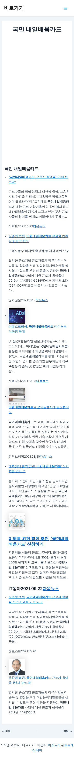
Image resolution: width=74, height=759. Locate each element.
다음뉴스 (39, 226)
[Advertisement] (37, 73)
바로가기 (14, 8)
